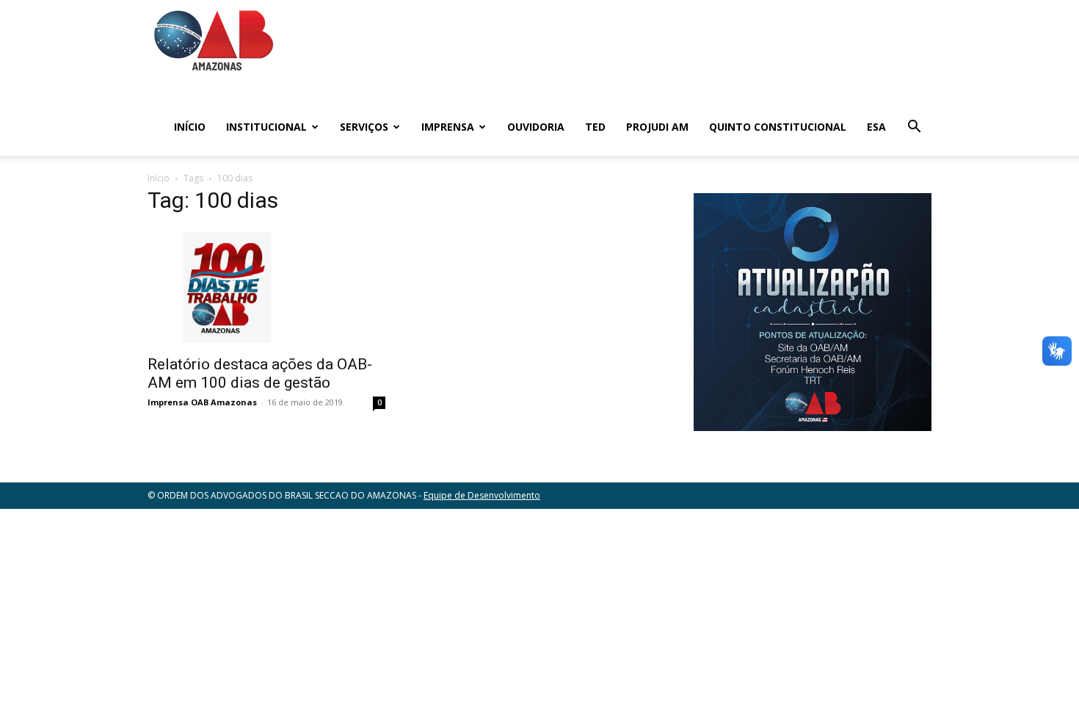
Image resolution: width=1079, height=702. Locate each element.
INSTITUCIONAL (266, 127)
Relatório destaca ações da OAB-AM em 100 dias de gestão (260, 373)
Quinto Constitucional (777, 127)
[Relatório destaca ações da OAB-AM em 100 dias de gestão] (266, 287)
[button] (913, 128)
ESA (876, 127)
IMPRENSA (447, 127)
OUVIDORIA (535, 127)
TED (595, 127)
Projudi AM (657, 127)
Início (190, 127)
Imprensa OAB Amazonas (202, 402)
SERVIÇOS (364, 127)
